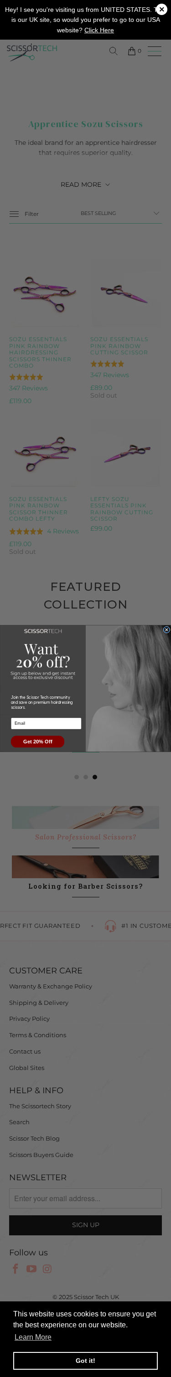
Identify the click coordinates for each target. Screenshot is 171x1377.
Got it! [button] (85, 1360)
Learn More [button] (33, 1337)
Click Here (99, 30)
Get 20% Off (37, 742)
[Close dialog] (167, 630)
